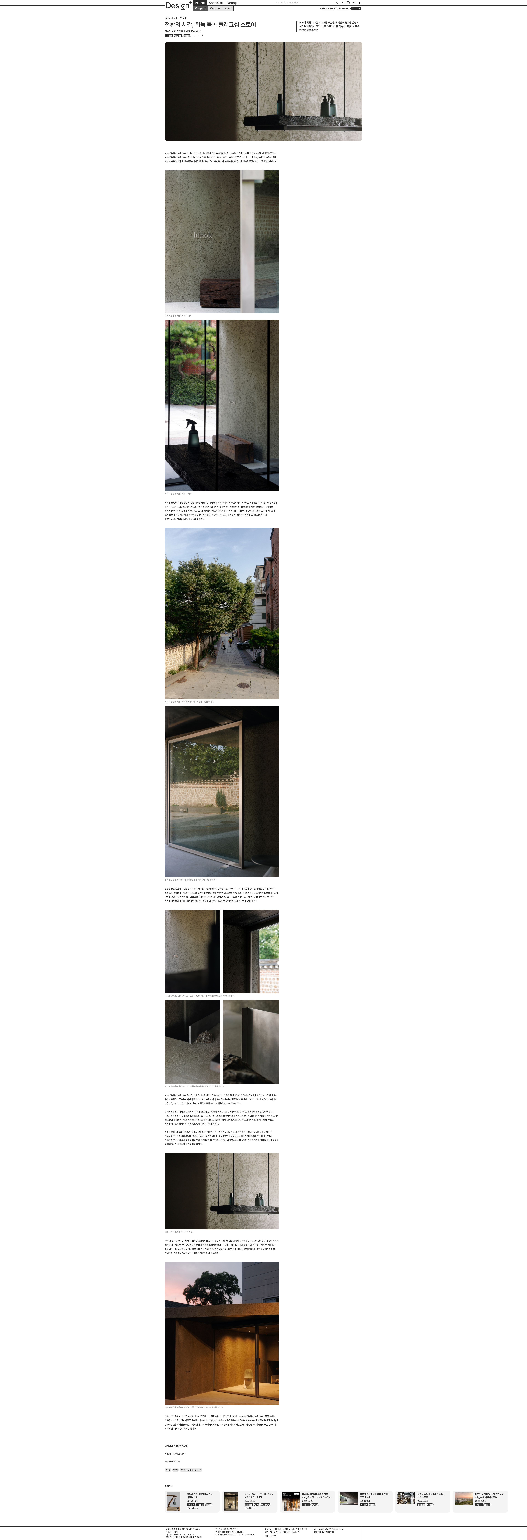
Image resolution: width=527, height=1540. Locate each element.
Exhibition (192, 1508)
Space (187, 36)
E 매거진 (277, 1532)
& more (315, 1505)
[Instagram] (354, 2)
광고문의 (295, 1532)
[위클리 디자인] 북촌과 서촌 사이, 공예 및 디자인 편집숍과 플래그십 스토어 (315, 1497)
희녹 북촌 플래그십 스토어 (191, 1470)
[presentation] (176, 1501)
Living (208, 1505)
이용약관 (277, 1529)
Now (227, 8)
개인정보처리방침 (290, 1529)
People (215, 8)
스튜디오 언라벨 (180, 1446)
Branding (178, 36)
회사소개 (268, 1529)
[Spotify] (348, 2)
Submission (342, 8)
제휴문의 (286, 1532)
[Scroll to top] (524, 1536)
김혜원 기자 (172, 1461)
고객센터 (303, 1529)
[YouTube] (342, 2)
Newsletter (327, 8)
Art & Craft (265, 1505)
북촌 (168, 1470)
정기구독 (268, 1532)
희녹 (183, 1454)
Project (200, 8)
